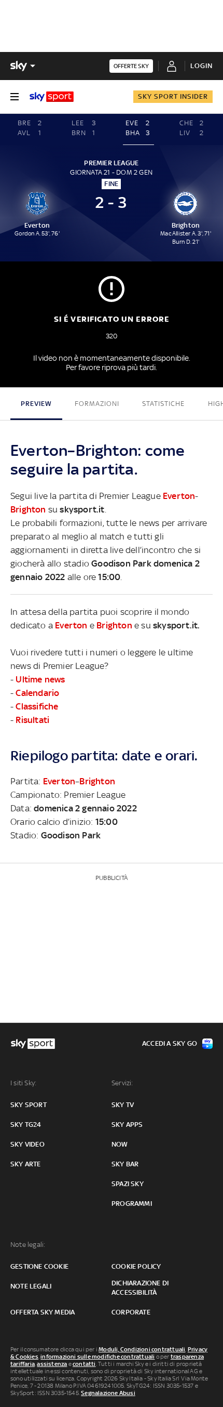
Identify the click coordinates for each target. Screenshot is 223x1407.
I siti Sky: (23, 1083)
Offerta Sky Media (42, 1312)
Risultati (32, 720)
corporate (131, 1312)
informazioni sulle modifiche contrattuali (97, 1356)
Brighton (28, 509)
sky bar (125, 1164)
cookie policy (136, 1266)
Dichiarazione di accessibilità (140, 1287)
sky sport (28, 1105)
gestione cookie (39, 1266)
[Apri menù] (14, 96)
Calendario (37, 693)
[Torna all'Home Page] (51, 96)
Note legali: (27, 1244)
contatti (84, 1363)
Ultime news (40, 679)
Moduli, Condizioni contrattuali (142, 1349)
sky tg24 (25, 1124)
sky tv (123, 1105)
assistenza (52, 1363)
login (201, 66)
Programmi (132, 1203)
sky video (27, 1144)
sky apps (127, 1124)
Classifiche (37, 706)
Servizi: (122, 1083)
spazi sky (128, 1184)
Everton (179, 496)
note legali (30, 1286)
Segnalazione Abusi (108, 1393)
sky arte (25, 1164)
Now (120, 1144)
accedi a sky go (169, 1043)
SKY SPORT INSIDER (173, 96)
